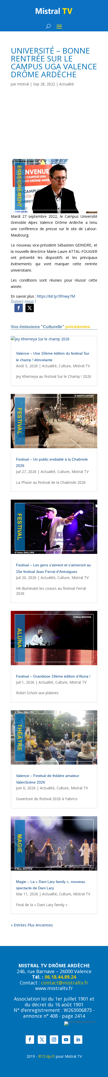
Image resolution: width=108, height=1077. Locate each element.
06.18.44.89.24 (60, 977)
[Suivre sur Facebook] (18, 308)
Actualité (66, 83)
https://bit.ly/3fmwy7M (56, 296)
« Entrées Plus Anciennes (32, 925)
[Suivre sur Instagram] (54, 1039)
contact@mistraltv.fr (64, 982)
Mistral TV (81, 365)
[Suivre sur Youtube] (66, 1039)
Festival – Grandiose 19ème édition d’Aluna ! (53, 676)
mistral (23, 83)
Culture (65, 365)
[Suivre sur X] (29, 308)
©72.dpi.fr (46, 1056)
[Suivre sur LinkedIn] (78, 1039)
